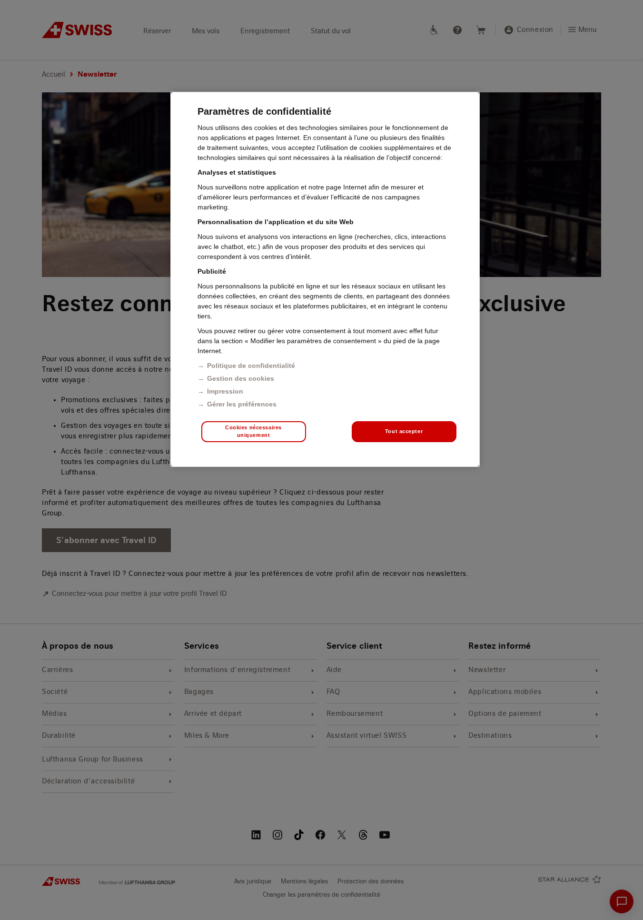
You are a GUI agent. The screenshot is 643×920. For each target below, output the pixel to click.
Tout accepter (404, 431)
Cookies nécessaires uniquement (253, 431)
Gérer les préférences (242, 404)
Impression (225, 391)
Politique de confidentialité (251, 365)
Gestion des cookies (240, 378)
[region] (325, 279)
